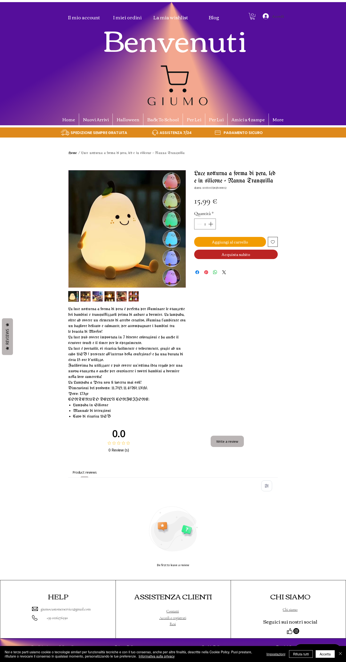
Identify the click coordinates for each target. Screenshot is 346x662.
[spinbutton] (205, 224)
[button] (253, 16)
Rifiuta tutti (301, 654)
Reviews (7, 337)
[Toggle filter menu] (266, 485)
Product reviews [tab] (84, 472)
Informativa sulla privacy (157, 656)
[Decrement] (199, 224)
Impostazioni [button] (275, 654)
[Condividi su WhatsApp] (215, 272)
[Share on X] (224, 272)
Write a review (227, 441)
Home (72, 153)
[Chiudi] (340, 654)
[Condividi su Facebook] (197, 272)
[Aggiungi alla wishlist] (273, 242)
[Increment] (211, 224)
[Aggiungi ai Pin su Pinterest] (206, 272)
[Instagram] (296, 631)
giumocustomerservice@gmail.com (66, 609)
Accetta (325, 654)
